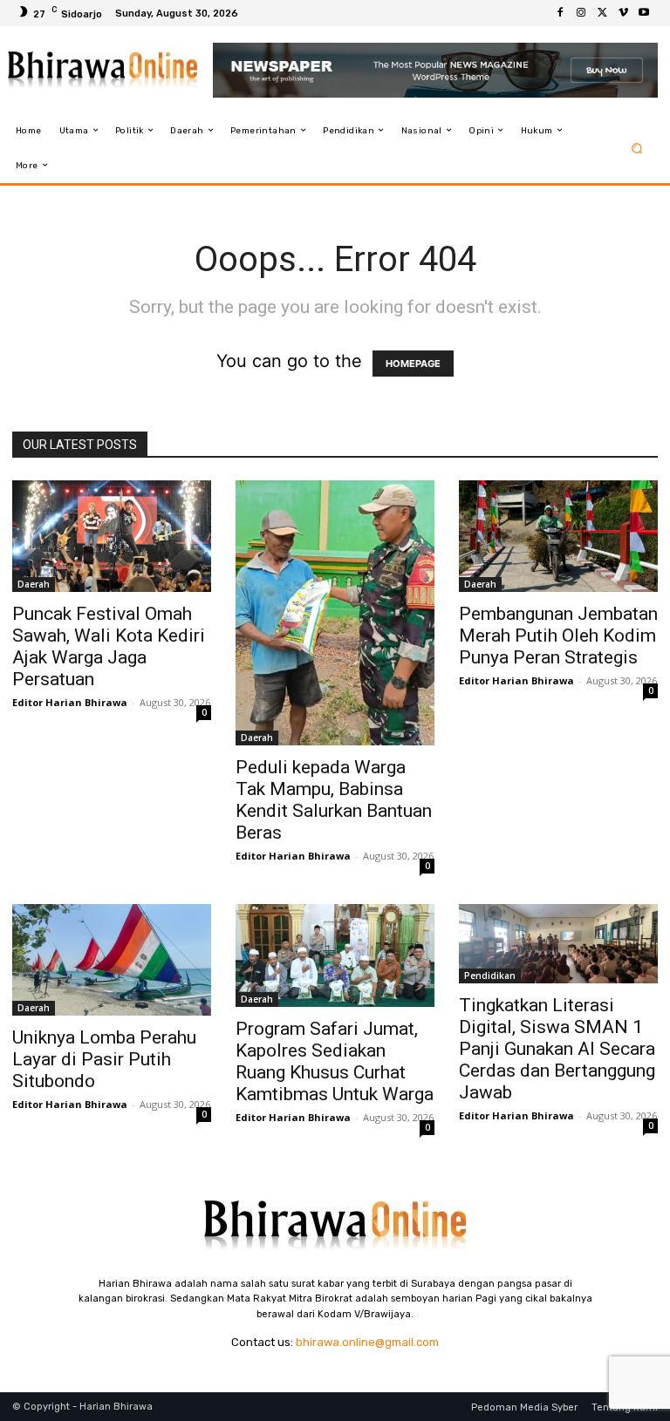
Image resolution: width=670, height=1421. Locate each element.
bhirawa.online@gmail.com (367, 1342)
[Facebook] (560, 13)
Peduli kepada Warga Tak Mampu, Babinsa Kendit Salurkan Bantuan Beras (334, 800)
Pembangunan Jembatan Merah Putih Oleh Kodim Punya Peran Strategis (558, 635)
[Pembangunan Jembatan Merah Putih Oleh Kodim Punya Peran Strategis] (558, 536)
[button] (637, 148)
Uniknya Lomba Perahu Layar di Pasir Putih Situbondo (104, 1059)
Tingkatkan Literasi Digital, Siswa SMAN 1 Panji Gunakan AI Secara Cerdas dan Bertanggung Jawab (557, 1049)
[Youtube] (643, 13)
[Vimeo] (622, 13)
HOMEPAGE (413, 363)
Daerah (33, 584)
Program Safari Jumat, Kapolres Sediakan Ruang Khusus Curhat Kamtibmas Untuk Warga (335, 1061)
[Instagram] (581, 13)
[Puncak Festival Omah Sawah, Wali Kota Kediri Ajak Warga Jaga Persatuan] (111, 536)
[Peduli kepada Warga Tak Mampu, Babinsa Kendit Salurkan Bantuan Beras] (335, 612)
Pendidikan (490, 975)
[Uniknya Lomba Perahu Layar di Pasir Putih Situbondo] (111, 960)
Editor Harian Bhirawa (69, 702)
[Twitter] (601, 13)
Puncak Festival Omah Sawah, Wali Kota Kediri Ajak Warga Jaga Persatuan (108, 646)
